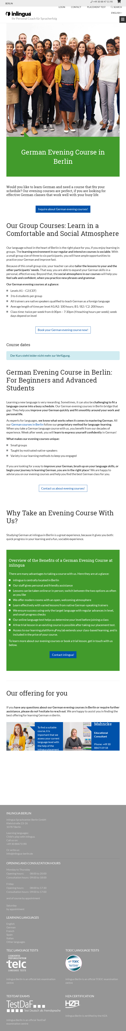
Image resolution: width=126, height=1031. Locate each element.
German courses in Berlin (27, 424)
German (11, 927)
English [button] (115, 13)
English (10, 923)
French (10, 930)
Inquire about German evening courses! (63, 209)
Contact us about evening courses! (63, 488)
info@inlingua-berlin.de (19, 853)
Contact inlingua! (63, 655)
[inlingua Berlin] (18, 14)
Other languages (15, 941)
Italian (10, 938)
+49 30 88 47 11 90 (103, 1)
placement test (105, 625)
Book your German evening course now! (63, 330)
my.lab (61, 630)
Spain (9, 934)
